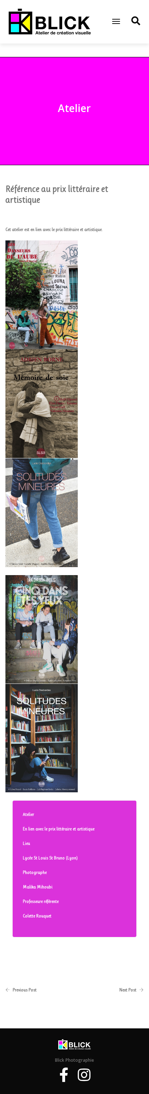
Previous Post (25, 989)
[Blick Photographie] (50, 21)
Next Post (127, 989)
